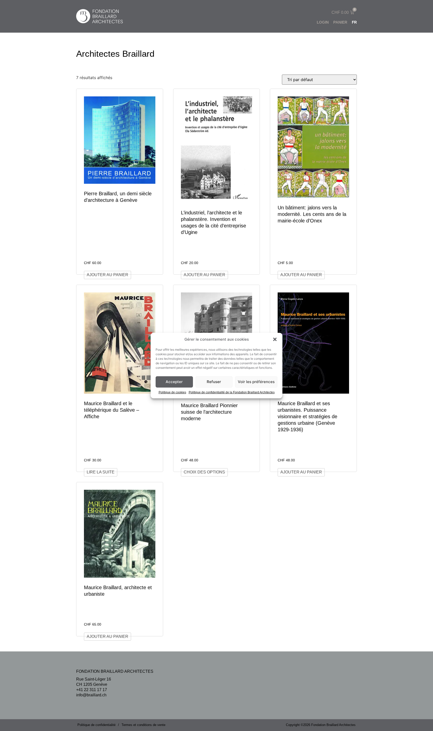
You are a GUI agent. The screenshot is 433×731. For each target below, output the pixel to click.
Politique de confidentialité (96, 725)
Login (323, 22)
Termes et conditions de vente (143, 725)
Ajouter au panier (107, 275)
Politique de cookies (172, 392)
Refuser (214, 381)
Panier (340, 22)
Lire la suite (101, 472)
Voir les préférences (256, 381)
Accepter (174, 381)
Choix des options (204, 472)
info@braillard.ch (91, 695)
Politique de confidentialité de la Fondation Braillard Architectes (232, 392)
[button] (274, 339)
